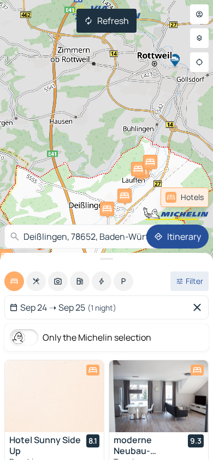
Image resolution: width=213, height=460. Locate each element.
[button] (124, 196)
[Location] (199, 62)
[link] (185, 197)
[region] (54, 396)
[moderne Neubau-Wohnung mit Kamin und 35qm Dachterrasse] (158, 396)
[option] (14, 281)
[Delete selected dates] (199, 307)
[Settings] (199, 38)
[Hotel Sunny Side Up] (54, 396)
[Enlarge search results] (106, 259)
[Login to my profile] (199, 14)
